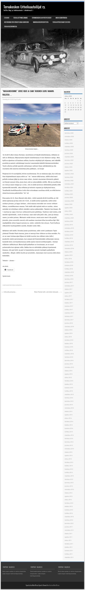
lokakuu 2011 (68, 533)
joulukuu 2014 (69, 404)
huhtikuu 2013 (69, 472)
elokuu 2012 (68, 499)
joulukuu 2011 (69, 527)
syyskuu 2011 (68, 537)
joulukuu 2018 (69, 245)
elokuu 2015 (68, 377)
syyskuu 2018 (68, 255)
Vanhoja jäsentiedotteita (40, 22)
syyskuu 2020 (68, 208)
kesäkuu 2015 (69, 384)
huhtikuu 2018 (69, 269)
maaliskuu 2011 (69, 557)
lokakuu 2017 (68, 289)
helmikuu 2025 (69, 150)
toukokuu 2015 (69, 387)
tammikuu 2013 (69, 482)
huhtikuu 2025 (69, 143)
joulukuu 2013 (69, 445)
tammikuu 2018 (69, 279)
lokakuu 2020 (68, 204)
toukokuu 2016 (69, 347)
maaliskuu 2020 (69, 218)
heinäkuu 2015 (69, 381)
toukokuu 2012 (69, 510)
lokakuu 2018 (68, 252)
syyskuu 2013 (68, 455)
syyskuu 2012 (68, 496)
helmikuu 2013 (69, 479)
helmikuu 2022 (69, 177)
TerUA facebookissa (10, 26)
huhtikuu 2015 (69, 391)
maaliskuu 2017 (69, 313)
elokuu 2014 (68, 418)
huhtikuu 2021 (69, 191)
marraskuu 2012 (69, 489)
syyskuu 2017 (68, 292)
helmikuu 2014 (69, 438)
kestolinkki (9, 285)
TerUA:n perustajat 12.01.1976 (61, 22)
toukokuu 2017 (69, 306)
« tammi (67, 116)
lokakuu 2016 (68, 330)
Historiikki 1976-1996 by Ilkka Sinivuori (16, 22)
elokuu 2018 (68, 258)
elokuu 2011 (68, 540)
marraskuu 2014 (69, 408)
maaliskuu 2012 (69, 516)
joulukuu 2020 (69, 197)
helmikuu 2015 (69, 398)
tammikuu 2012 (69, 523)
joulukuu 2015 (69, 364)
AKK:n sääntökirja (61, 18)
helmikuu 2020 (69, 221)
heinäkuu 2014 (69, 421)
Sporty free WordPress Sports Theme (36, 585)
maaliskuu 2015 (69, 394)
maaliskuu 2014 (69, 435)
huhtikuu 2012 (69, 513)
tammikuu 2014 (69, 442)
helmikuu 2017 (69, 316)
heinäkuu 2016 (69, 340)
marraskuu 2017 (69, 286)
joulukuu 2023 (69, 153)
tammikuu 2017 (69, 320)
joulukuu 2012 (69, 486)
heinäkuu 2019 (69, 231)
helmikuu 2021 (69, 194)
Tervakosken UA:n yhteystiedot (41, 18)
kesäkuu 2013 (69, 465)
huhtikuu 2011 (69, 554)
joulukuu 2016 (69, 323)
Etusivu (6, 18)
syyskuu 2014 (68, 415)
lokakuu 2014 (68, 411)
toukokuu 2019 (69, 235)
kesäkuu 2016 (69, 343)
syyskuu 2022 (68, 170)
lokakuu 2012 (68, 493)
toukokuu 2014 (69, 428)
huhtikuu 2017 (69, 309)
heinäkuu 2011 (69, 544)
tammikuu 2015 (69, 401)
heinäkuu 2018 (69, 262)
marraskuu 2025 (69, 136)
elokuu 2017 (68, 296)
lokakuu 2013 (68, 452)
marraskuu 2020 (69, 201)
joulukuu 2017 (69, 282)
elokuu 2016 (68, 337)
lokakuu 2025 (68, 140)
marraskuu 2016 (69, 326)
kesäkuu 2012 (69, 506)
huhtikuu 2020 (69, 214)
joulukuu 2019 (69, 224)
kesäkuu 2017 (69, 303)
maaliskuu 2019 (69, 241)
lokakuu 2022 (68, 167)
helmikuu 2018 (69, 275)
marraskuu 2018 (69, 248)
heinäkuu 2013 (69, 462)
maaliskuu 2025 (69, 146)
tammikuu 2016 (69, 360)
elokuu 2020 (68, 211)
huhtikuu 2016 (69, 350)
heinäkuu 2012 (69, 503)
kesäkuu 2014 (69, 425)
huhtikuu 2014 (69, 432)
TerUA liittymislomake (20, 18)
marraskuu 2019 (69, 228)
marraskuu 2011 (69, 530)
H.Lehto (18, 99)
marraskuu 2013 (69, 449)
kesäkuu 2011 (69, 547)
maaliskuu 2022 (69, 174)
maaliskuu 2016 (69, 354)
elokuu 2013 (68, 459)
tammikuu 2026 (69, 133)
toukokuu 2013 (69, 469)
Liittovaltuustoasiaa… (9, 292)
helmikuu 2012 (69, 520)
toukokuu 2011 (69, 550)
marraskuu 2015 (69, 367)
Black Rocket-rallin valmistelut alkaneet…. (48, 292)
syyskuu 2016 (68, 333)
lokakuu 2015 (68, 370)
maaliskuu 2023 (69, 157)
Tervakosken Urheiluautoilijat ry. (24, 6)
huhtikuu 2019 (69, 238)
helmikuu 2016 (69, 357)
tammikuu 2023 (69, 160)
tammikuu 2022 (69, 180)
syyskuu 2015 (68, 374)
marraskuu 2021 (69, 184)
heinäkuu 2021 (69, 187)
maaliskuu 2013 (69, 476)
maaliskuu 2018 (69, 272)
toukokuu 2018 (69, 265)
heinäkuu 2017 (69, 299)
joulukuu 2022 (69, 163)
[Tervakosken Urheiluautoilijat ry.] (42, 45)
